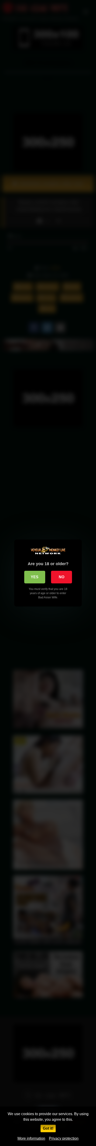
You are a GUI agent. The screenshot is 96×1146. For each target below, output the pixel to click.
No (61, 577)
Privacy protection (64, 1138)
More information (31, 1138)
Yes (34, 577)
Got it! (48, 1128)
